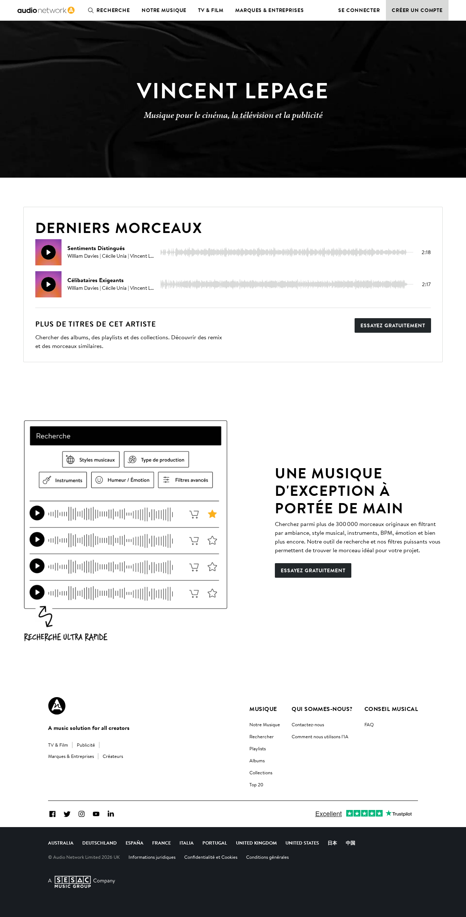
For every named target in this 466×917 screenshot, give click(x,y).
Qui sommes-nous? (322, 709)
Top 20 (256, 784)
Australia (61, 842)
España (134, 842)
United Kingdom (256, 842)
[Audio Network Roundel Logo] (57, 706)
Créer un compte (417, 10)
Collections (260, 772)
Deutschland (99, 842)
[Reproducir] (48, 252)
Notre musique (164, 10)
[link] (46, 10)
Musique (263, 709)
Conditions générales (267, 857)
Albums (257, 760)
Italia (186, 842)
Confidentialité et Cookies (210, 857)
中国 (350, 842)
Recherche (113, 10)
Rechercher (261, 736)
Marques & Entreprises (269, 10)
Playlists (257, 748)
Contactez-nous (308, 724)
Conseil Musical (391, 709)
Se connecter (359, 10)
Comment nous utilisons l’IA (320, 736)
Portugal (214, 842)
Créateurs (113, 756)
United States (302, 842)
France (161, 842)
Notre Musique (264, 724)
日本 (332, 842)
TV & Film (211, 10)
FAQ (369, 724)
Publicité (86, 745)
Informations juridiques (152, 857)
